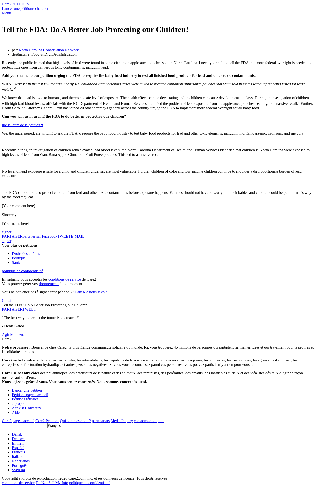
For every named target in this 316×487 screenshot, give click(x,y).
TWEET (64, 236)
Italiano (17, 456)
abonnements (49, 284)
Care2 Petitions (47, 421)
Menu (6, 13)
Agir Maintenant (15, 334)
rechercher (40, 8)
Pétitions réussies (25, 399)
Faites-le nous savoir (91, 292)
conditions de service (64, 279)
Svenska (18, 470)
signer (6, 232)
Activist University (26, 408)
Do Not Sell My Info (52, 483)
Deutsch (18, 439)
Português (19, 465)
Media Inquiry (122, 421)
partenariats (101, 421)
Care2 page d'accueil (18, 421)
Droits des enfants (26, 254)
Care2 (6, 4)
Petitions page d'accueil (30, 395)
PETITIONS (21, 4)
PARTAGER (12, 309)
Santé (16, 262)
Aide (16, 412)
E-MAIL (78, 236)
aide (161, 421)
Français (54, 425)
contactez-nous (145, 421)
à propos (18, 403)
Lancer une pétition (17, 8)
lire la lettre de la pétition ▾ (22, 125)
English (18, 443)
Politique (19, 258)
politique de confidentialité (22, 271)
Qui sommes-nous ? (75, 421)
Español (18, 448)
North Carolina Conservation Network (49, 50)
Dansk (17, 434)
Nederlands (21, 461)
